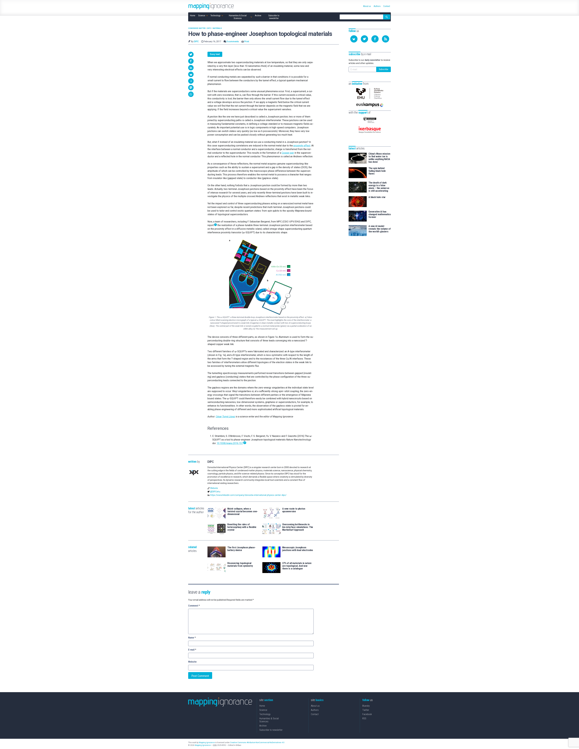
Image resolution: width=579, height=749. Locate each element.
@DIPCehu (215, 491)
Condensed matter (196, 28)
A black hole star (377, 197)
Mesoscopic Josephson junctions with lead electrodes (297, 549)
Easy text (215, 54)
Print (246, 41)
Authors (315, 710)
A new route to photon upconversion (293, 510)
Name (192, 637)
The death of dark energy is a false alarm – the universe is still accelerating (379, 186)
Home (262, 705)
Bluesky (366, 705)
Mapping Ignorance (207, 742)
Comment (194, 605)
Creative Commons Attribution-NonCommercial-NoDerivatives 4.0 (257, 742)
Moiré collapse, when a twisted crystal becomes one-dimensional (242, 511)
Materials (217, 28)
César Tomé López (225, 416)
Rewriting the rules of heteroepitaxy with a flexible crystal (241, 527)
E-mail (192, 649)
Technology (265, 714)
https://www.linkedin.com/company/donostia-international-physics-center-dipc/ (248, 495)
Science (263, 710)
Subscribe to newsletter (271, 729)
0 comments (232, 41)
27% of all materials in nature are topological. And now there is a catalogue (297, 566)
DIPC (209, 28)
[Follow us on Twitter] (364, 39)
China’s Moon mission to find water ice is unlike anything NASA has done (379, 157)
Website (214, 488)
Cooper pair (288, 152)
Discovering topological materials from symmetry (240, 564)
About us (315, 705)
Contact (315, 714)
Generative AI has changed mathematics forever (380, 214)
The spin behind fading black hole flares (377, 171)
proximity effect (301, 145)
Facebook (367, 714)
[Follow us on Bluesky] (354, 39)
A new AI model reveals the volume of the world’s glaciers (380, 229)
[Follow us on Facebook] (375, 39)
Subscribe (383, 69)
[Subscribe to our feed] (385, 39)
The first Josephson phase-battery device (241, 549)
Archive (263, 725)
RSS (364, 718)
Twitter (365, 710)
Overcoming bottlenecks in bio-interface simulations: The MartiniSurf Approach (297, 527)
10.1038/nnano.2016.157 (230, 443)
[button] (191, 54)
